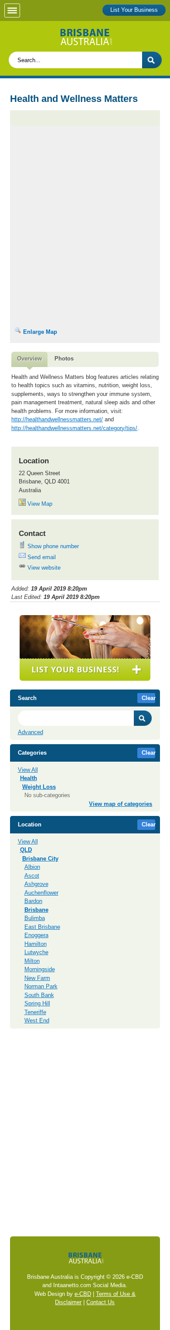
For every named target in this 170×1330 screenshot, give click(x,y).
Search (143, 718)
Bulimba (34, 918)
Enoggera (36, 935)
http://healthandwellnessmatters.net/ (57, 419)
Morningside (39, 969)
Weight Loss (39, 787)
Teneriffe (35, 1012)
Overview (29, 358)
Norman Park (41, 986)
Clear (149, 698)
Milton (32, 961)
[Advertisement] (85, 165)
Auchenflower (41, 892)
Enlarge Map (39, 332)
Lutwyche (36, 952)
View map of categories (120, 804)
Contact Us (100, 1302)
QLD (26, 850)
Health (28, 778)
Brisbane (36, 909)
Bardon (33, 901)
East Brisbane (42, 927)
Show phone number (52, 546)
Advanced (30, 732)
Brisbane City (40, 858)
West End (36, 1020)
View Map (39, 503)
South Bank (39, 995)
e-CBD (83, 1294)
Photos (64, 358)
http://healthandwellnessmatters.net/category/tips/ (74, 428)
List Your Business (134, 10)
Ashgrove (36, 884)
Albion (32, 867)
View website (43, 567)
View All (28, 769)
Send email (41, 557)
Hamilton (35, 944)
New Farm (37, 978)
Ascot (31, 875)
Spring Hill (37, 1003)
